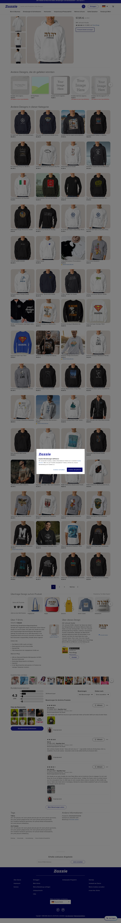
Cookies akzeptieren (74, 470)
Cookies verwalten (59, 470)
